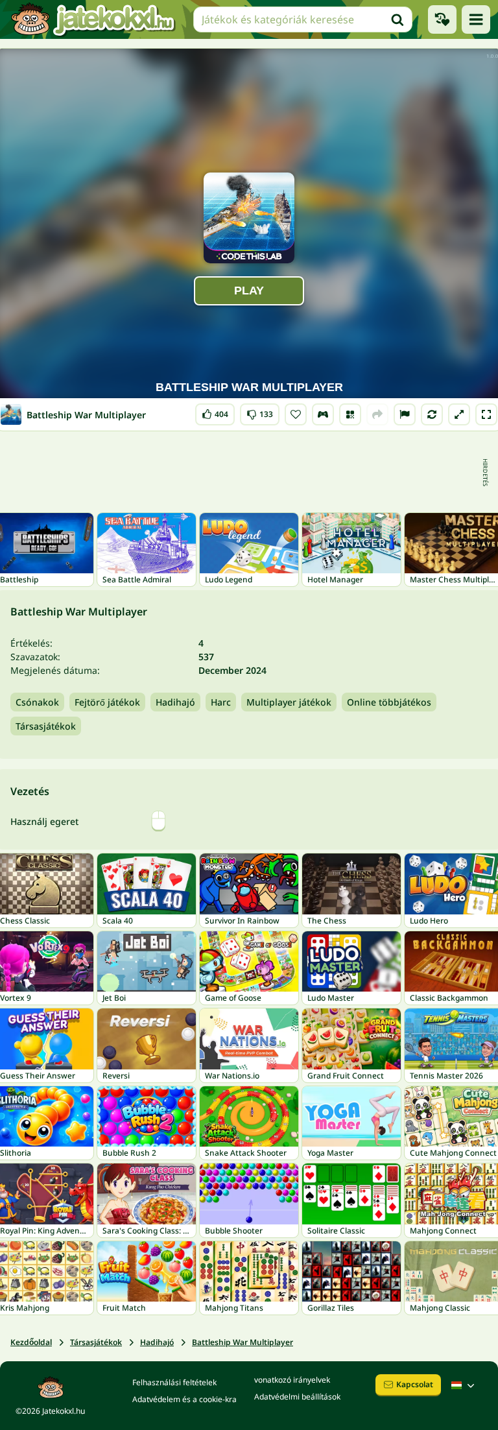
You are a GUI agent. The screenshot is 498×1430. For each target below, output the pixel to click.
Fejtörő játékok (107, 702)
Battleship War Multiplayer (242, 1342)
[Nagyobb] (459, 414)
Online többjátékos (389, 702)
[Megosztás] (377, 414)
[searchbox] (302, 19)
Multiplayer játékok (288, 702)
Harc (221, 702)
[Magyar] (464, 1385)
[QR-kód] (350, 414)
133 (259, 411)
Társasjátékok (46, 726)
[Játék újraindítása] (432, 414)
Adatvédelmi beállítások (297, 1396)
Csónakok (37, 702)
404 (215, 411)
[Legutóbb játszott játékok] (442, 19)
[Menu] (476, 19)
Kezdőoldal (31, 1342)
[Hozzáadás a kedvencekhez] (296, 414)
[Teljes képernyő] (486, 414)
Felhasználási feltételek (174, 1382)
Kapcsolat (414, 1384)
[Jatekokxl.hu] (93, 19)
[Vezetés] (323, 414)
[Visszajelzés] (405, 414)
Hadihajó (175, 702)
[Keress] (397, 19)
